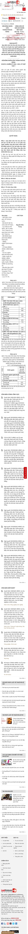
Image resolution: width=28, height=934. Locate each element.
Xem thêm (22, 582)
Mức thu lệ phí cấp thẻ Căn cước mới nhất (13, 767)
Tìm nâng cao (22, 12)
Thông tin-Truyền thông (16, 626)
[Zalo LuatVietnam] (5, 924)
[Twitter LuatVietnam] (13, 924)
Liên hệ (4, 850)
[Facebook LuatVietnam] (2, 924)
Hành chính (7, 604)
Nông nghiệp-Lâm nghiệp (16, 604)
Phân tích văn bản (19, 843)
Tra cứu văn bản (19, 840)
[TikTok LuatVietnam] (11, 924)
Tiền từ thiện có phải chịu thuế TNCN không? (13, 696)
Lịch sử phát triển (7, 843)
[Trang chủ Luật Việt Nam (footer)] (13, 890)
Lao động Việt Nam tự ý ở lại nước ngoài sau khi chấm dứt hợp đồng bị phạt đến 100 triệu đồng (13, 814)
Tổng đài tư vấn (19, 856)
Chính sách (14, 644)
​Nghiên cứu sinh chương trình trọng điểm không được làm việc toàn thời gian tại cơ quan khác (19, 798)
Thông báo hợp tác (7, 884)
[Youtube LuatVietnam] (8, 924)
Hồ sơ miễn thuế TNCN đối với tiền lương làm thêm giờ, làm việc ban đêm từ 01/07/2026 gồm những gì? (14, 729)
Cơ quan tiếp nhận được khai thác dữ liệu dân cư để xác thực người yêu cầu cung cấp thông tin (13, 827)
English (20, 4)
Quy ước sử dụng (7, 872)
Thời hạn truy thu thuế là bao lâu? (10, 687)
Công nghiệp (7, 644)
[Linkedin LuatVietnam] (16, 924)
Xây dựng (6, 658)
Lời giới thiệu (6, 840)
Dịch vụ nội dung (19, 853)
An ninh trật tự (7, 674)
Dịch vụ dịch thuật (19, 850)
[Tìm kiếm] (24, 9)
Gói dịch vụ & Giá (13, 5)
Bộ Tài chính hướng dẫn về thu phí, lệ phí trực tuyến (19, 761)
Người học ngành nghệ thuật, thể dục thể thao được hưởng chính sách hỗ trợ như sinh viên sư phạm (13, 807)
